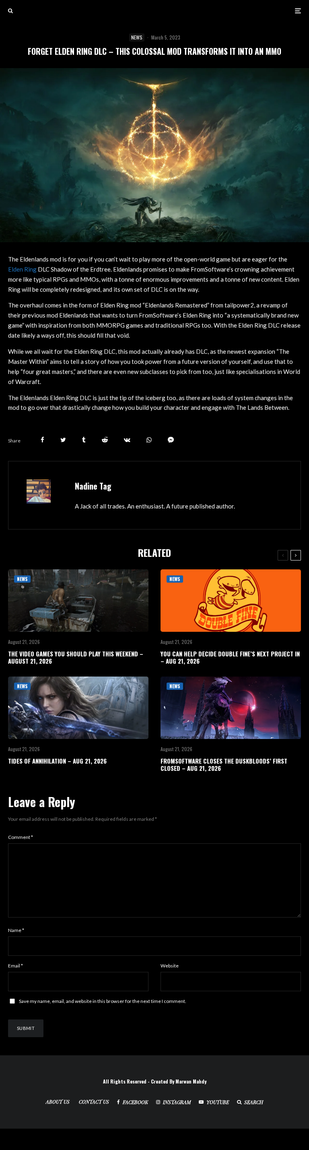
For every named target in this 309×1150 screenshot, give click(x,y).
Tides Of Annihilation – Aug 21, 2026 (57, 760)
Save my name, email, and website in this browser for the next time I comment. (102, 1001)
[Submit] (105, 440)
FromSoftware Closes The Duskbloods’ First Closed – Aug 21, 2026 (224, 764)
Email (15, 966)
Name (16, 930)
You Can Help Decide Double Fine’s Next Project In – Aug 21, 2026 (230, 657)
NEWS (136, 37)
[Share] (42, 440)
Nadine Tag (93, 486)
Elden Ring (22, 269)
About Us (58, 1101)
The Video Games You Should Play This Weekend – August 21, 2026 (75, 657)
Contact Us (94, 1101)
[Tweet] (63, 440)
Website (170, 966)
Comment (20, 837)
